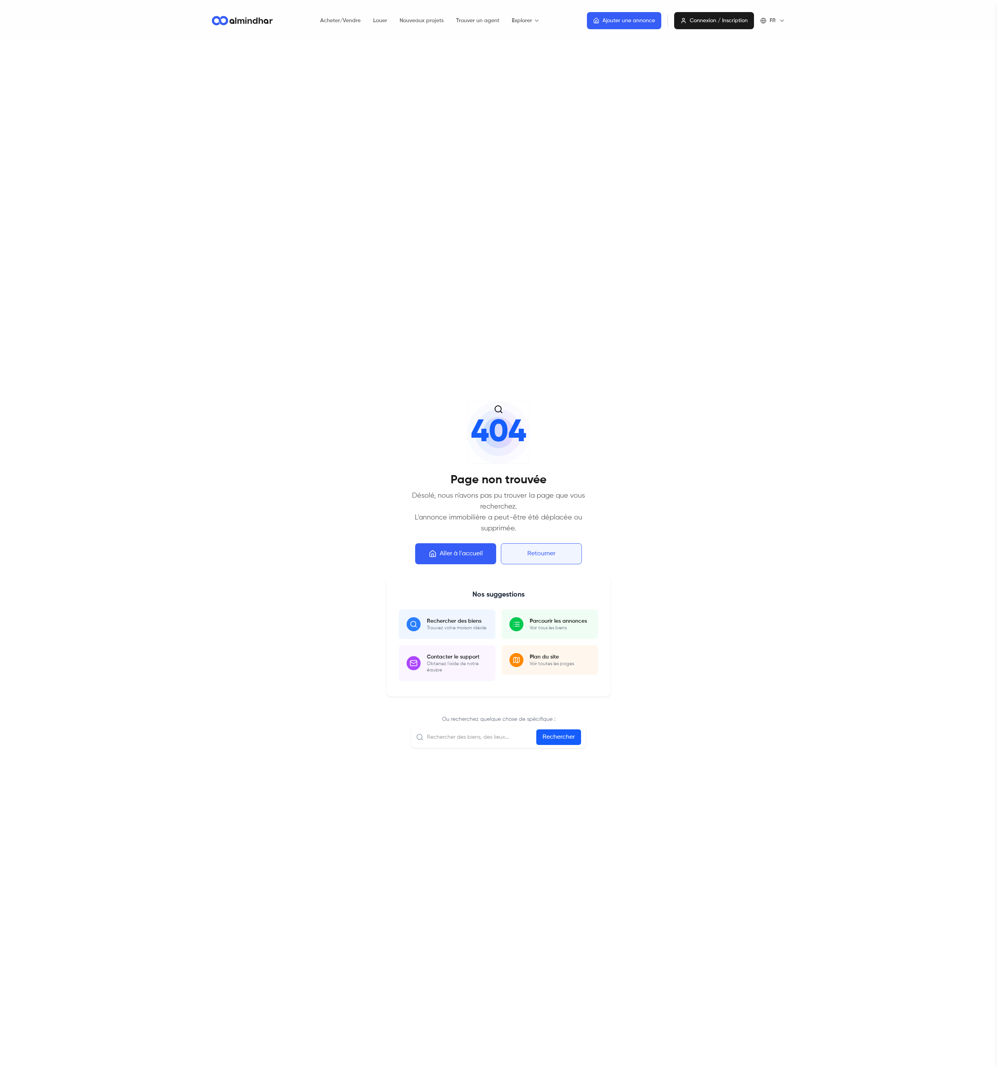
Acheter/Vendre (340, 20)
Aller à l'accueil (461, 554)
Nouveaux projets (422, 20)
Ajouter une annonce (628, 20)
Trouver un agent (477, 20)
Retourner (541, 554)
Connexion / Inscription (719, 20)
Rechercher (559, 737)
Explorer (522, 20)
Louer (380, 20)
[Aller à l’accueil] (242, 20)
